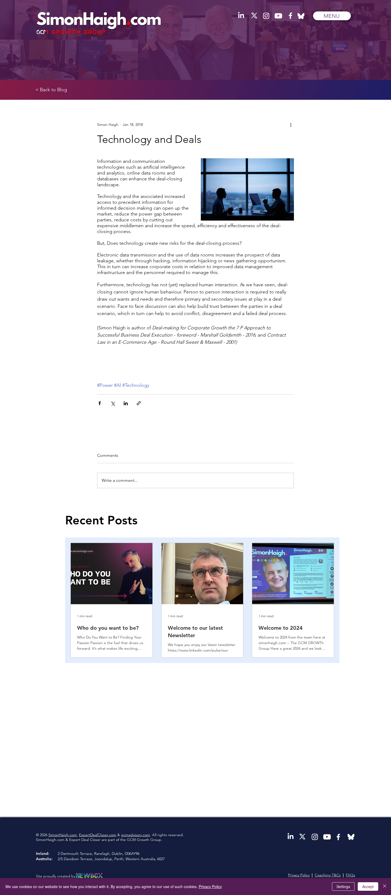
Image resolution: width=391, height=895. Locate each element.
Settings (343, 886)
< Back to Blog (51, 90)
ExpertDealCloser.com (97, 834)
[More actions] (291, 124)
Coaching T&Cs (328, 875)
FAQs (350, 875)
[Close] (384, 886)
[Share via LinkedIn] (125, 403)
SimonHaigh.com (62, 834)
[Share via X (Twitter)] (112, 403)
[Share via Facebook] (99, 403)
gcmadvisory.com (135, 834)
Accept (368, 886)
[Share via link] (138, 403)
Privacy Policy (299, 875)
